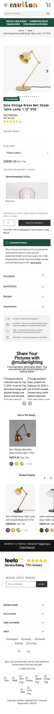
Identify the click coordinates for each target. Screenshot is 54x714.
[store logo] (23, 4)
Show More (9, 201)
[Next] (51, 478)
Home (21, 30)
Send (42, 584)
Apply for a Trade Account (16, 21)
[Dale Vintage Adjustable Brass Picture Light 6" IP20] (22, 433)
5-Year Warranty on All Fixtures (35, 24)
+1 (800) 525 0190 (27, 669)
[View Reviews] (27, 122)
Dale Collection (10, 115)
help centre (24, 230)
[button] (18, 96)
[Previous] (46, 478)
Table (29, 30)
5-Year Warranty (11, 99)
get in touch (36, 262)
